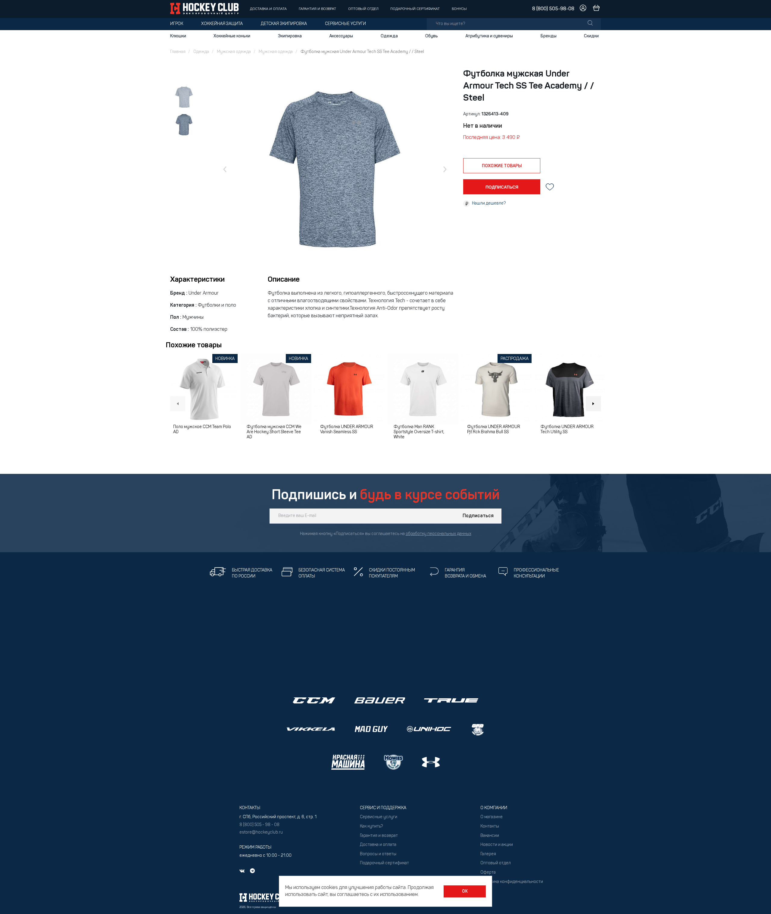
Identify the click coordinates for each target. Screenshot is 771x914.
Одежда (389, 36)
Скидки (591, 36)
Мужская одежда (234, 52)
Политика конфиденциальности (511, 882)
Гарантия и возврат (317, 9)
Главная (178, 52)
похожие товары (502, 166)
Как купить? (371, 826)
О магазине (491, 817)
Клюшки (178, 36)
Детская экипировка (284, 24)
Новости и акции (496, 845)
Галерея (488, 854)
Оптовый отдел (363, 9)
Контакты (489, 826)
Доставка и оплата (268, 9)
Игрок (176, 24)
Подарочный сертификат (415, 9)
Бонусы (459, 9)
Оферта (488, 872)
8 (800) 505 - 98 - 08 (259, 825)
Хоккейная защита (222, 24)
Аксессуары (341, 36)
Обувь (431, 36)
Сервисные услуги (345, 24)
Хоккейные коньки (232, 36)
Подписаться (478, 516)
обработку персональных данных (438, 534)
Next (593, 403)
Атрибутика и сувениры (489, 36)
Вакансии (489, 836)
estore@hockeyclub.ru (261, 832)
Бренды (549, 36)
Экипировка (290, 36)
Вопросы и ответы (378, 854)
